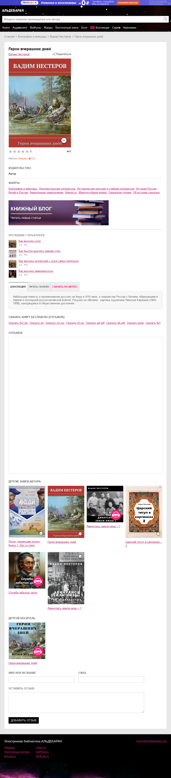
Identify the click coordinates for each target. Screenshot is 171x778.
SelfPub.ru (42, 751)
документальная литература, (57, 188)
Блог (84, 27)
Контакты (10, 756)
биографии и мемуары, (23, 188)
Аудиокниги (20, 27)
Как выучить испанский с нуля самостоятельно (49, 261)
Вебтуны (35, 27)
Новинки (9, 747)
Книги (6, 27)
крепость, (71, 192)
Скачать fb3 (153, 322)
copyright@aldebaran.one (151, 741)
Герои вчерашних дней (62, 542)
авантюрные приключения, (47, 192)
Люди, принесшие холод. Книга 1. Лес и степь (24, 543)
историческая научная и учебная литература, (106, 188)
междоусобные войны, (93, 192)
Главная (9, 36)
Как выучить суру (30, 241)
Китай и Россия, (19, 192)
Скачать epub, (136, 322)
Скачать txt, (37, 322)
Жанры (48, 27)
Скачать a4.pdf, (95, 322)
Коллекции (102, 27)
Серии (116, 27)
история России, (146, 188)
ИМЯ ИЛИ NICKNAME (22, 672)
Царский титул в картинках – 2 (144, 543)
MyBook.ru (42, 756)
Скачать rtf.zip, (75, 322)
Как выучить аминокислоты (36, 271)
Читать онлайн (39, 286)
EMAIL (82, 672)
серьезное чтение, (120, 192)
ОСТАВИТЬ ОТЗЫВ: (22, 688)
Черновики (129, 27)
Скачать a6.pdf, (116, 322)
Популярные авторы (17, 751)
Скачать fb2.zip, (19, 322)
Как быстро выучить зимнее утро (39, 251)
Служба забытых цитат (23, 592)
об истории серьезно (146, 192)
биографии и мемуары (32, 36)
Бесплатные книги (66, 27)
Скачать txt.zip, (55, 322)
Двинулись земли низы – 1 (103, 526)
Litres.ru (41, 747)
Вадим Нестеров (60, 36)
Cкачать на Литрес (65, 286)
